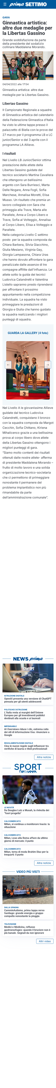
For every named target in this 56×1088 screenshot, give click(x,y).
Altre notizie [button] (44, 757)
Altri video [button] (45, 941)
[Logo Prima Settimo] (28, 4)
